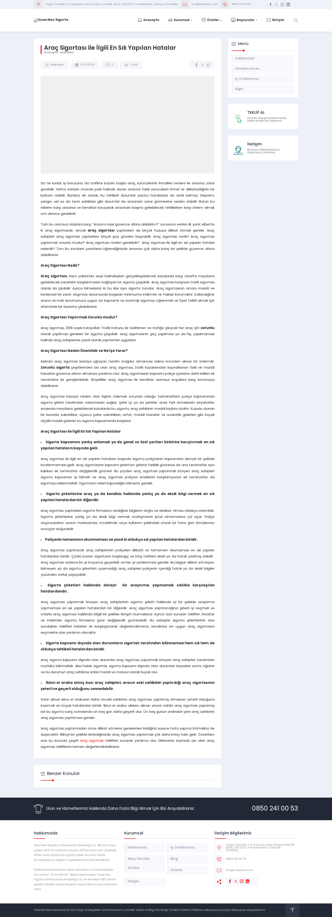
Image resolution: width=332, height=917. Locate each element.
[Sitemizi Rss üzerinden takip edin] (294, 4)
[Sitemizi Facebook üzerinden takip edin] (270, 4)
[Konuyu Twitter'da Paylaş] (202, 65)
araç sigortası (92, 741)
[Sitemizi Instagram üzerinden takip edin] (282, 4)
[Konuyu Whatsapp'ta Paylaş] (208, 65)
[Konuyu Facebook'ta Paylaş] (196, 65)
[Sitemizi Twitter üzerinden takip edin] (276, 4)
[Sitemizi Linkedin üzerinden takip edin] (288, 4)
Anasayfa (51, 52)
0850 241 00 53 (241, 4)
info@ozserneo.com (205, 4)
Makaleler (67, 52)
